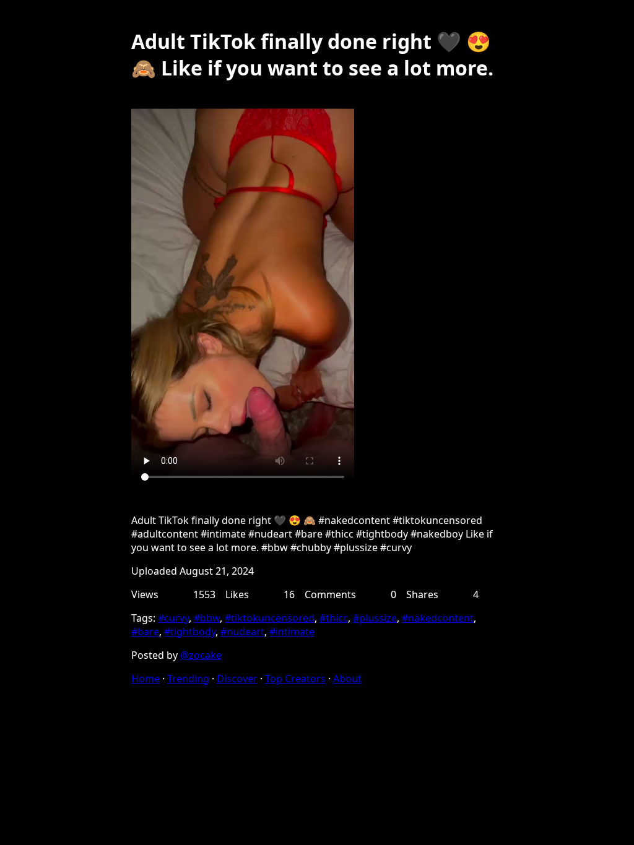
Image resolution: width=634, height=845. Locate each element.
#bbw (207, 618)
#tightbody (189, 631)
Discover (237, 678)
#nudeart (242, 631)
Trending (188, 678)
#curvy (173, 618)
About (347, 678)
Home (145, 678)
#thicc (333, 618)
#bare (145, 631)
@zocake (201, 655)
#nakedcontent (438, 618)
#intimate (292, 631)
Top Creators (295, 678)
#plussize (375, 618)
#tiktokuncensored (270, 618)
